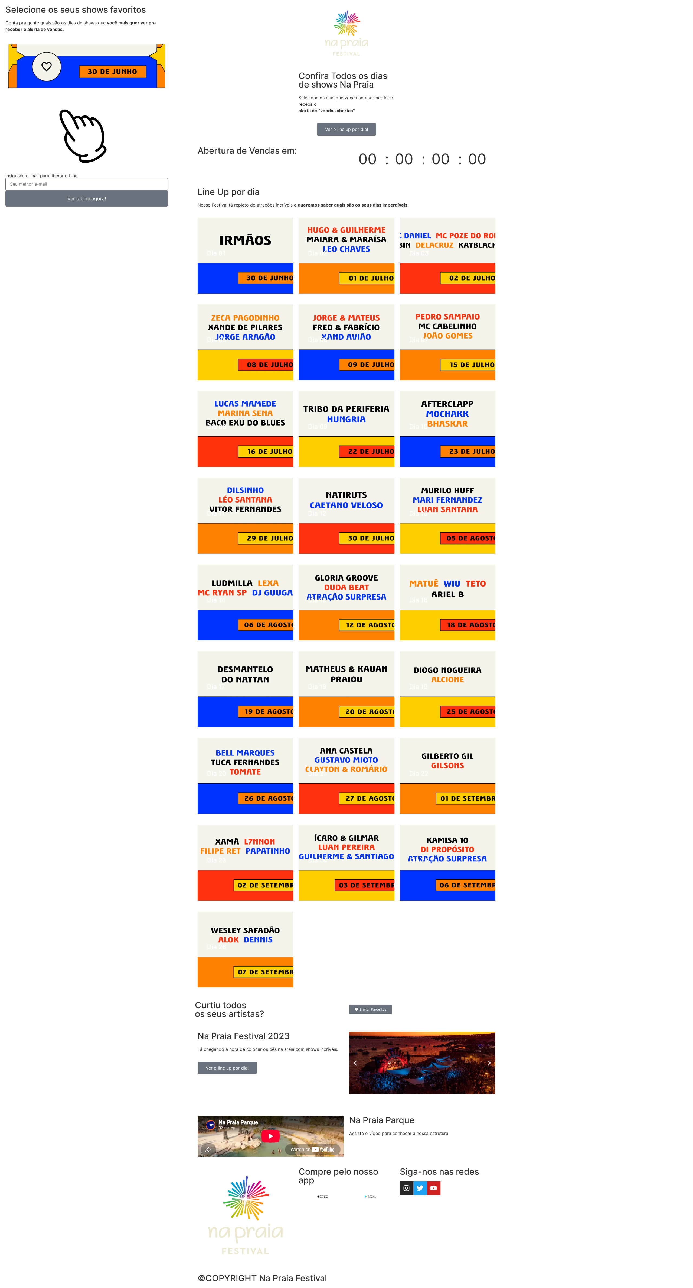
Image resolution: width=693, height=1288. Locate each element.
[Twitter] (420, 1188)
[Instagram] (406, 1188)
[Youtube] (433, 1188)
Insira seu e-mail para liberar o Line (41, 175)
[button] (355, 1063)
